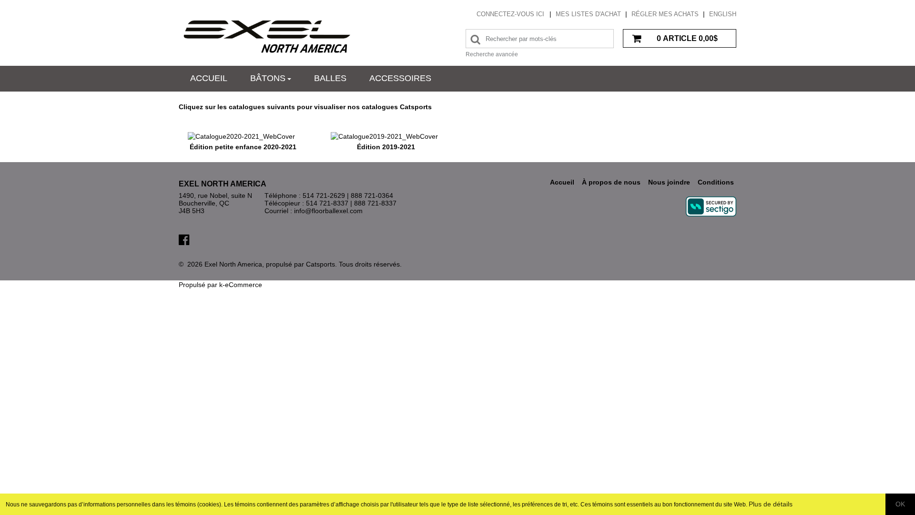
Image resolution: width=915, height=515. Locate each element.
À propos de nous (611, 182)
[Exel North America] (267, 36)
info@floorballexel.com (328, 211)
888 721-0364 (372, 195)
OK (900, 504)
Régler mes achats (665, 14)
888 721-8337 (375, 203)
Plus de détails (771, 504)
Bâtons (267, 78)
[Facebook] (184, 239)
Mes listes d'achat (588, 14)
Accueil (208, 78)
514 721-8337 (327, 203)
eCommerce (243, 284)
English (722, 14)
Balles (330, 78)
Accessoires (400, 78)
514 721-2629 (324, 195)
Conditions (716, 182)
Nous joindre (669, 182)
